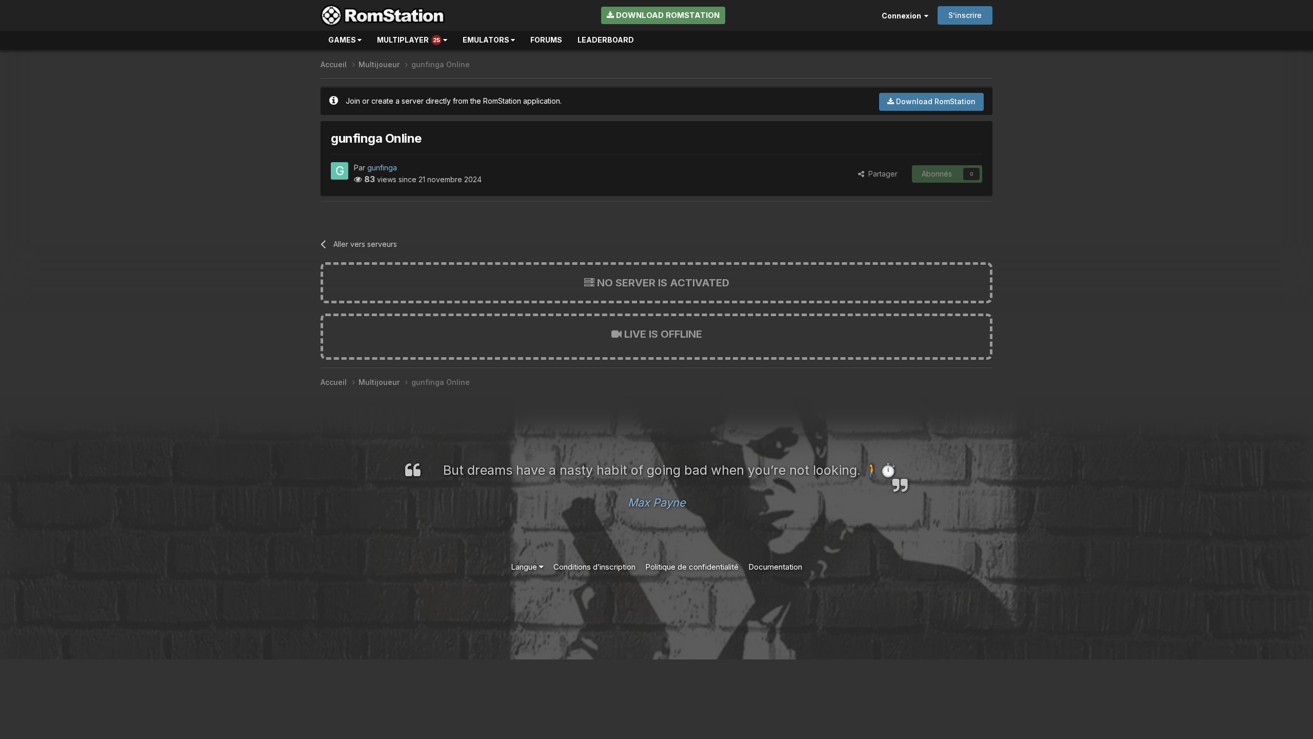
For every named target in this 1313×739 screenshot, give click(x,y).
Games (342, 39)
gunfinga (382, 167)
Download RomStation (667, 15)
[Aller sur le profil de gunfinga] (339, 171)
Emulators (487, 39)
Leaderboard (606, 39)
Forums (546, 39)
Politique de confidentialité (692, 567)
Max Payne (657, 502)
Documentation (775, 567)
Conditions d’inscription (594, 567)
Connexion (903, 15)
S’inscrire (965, 15)
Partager (881, 173)
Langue (525, 567)
